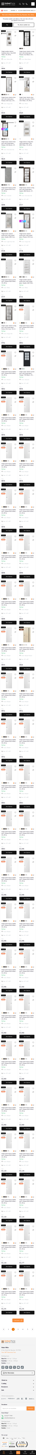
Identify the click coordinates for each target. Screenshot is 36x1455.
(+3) (26, 645)
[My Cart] (23, 4)
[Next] (32, 1329)
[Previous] (3, 1329)
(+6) (26, 185)
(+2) (8, 94)
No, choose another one (24, 24)
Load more (17, 1320)
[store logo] (8, 4)
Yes (7, 24)
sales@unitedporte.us (9, 1418)
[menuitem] (5, 10)
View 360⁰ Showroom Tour (8, 1352)
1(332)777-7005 (8, 1415)
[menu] (18, 10)
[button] (15, 32)
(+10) (8, 185)
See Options (9, 72)
